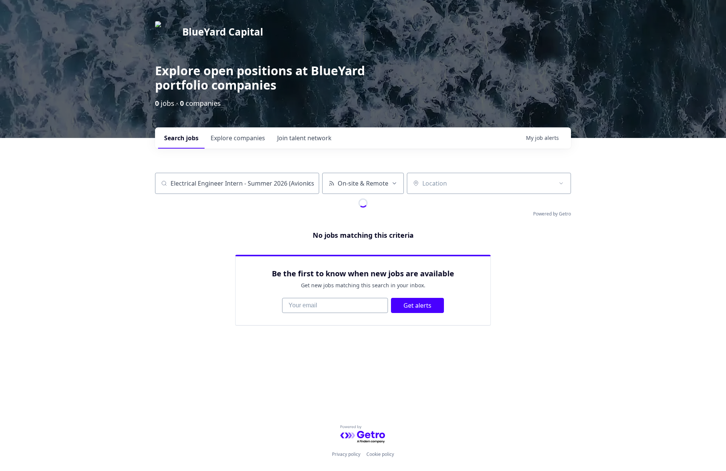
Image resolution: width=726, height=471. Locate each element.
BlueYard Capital (222, 32)
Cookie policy (380, 454)
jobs (181, 138)
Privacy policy (346, 454)
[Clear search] (309, 183)
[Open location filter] (561, 183)
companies (238, 138)
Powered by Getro (552, 214)
